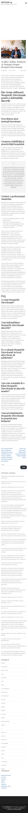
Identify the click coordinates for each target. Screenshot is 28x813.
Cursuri (3, 703)
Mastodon (4, 788)
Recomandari (4, 743)
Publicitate (4, 739)
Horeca (3, 725)
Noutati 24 (6, 2)
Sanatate (3, 747)
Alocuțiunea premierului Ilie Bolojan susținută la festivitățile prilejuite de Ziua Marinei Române (14, 550)
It (1, 728)
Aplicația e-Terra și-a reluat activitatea (12, 597)
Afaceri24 (3, 784)
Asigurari (3, 677)
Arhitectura (4, 670)
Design (3, 706)
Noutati (5, 70)
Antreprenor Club (5, 786)
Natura (3, 736)
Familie (3, 717)
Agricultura (4, 666)
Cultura (3, 699)
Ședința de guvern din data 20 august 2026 (12, 487)
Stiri (2, 758)
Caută (2, 464)
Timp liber (3, 765)
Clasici (3, 780)
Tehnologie (4, 761)
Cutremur (3, 779)
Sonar (2, 750)
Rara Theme (8, 808)
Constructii (4, 692)
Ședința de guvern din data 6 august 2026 (12, 617)
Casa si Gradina (5, 688)
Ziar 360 (3, 777)
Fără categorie (5, 721)
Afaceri (24, 70)
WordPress (22, 808)
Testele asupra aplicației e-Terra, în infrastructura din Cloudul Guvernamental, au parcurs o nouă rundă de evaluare (14, 646)
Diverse (3, 710)
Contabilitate (5, 696)
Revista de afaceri (6, 775)
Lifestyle (3, 732)
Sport (2, 754)
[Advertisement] (14, 21)
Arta (2, 674)
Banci (2, 685)
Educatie (3, 714)
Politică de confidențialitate (14, 809)
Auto (2, 681)
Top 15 (3, 782)
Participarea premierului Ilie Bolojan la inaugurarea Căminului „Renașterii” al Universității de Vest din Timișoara (11, 528)
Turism (3, 769)
